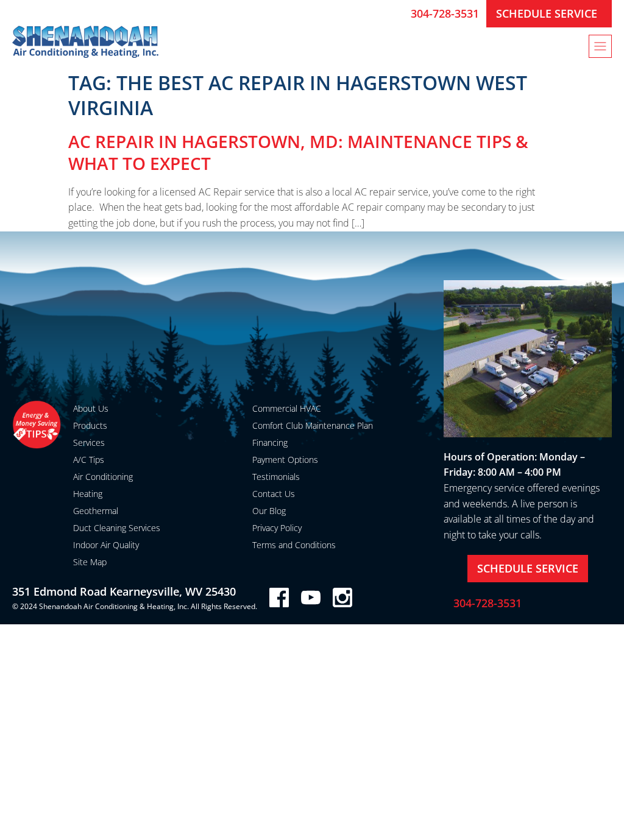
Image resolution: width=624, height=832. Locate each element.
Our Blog (269, 510)
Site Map (90, 562)
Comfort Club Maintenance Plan (312, 425)
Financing (270, 442)
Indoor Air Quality (106, 545)
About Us (90, 408)
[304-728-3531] (397, 13)
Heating (87, 493)
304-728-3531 (445, 13)
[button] (600, 46)
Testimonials (276, 476)
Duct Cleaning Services (116, 528)
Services (89, 442)
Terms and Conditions (294, 545)
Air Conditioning (103, 476)
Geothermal (95, 510)
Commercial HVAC (286, 408)
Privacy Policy (277, 528)
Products (90, 425)
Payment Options (285, 459)
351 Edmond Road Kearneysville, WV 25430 (124, 591)
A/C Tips (88, 459)
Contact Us (273, 493)
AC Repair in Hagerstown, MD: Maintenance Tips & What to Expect (298, 152)
